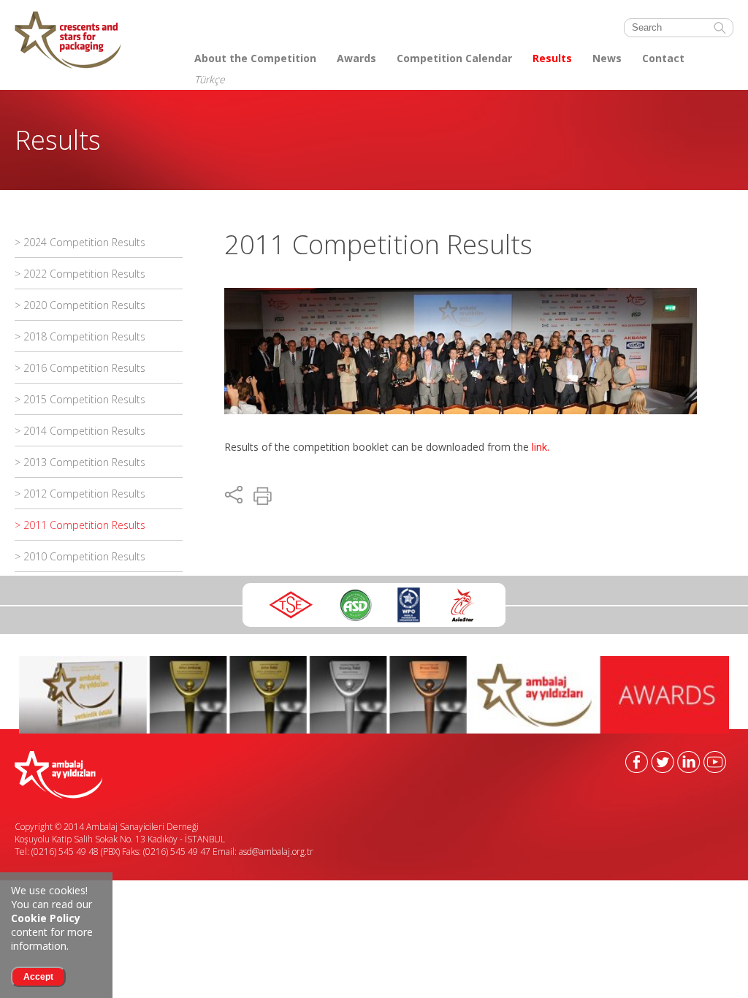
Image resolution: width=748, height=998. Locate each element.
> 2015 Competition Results (80, 399)
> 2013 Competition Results (80, 462)
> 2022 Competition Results (80, 274)
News (607, 58)
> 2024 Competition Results (80, 242)
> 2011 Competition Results (80, 525)
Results (552, 58)
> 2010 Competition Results (80, 556)
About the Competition (255, 58)
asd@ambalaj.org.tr (276, 851)
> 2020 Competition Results (80, 305)
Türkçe (209, 79)
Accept (38, 977)
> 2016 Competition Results (80, 368)
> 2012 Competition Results (80, 493)
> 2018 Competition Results (80, 336)
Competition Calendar (454, 58)
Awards (356, 58)
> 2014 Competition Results (80, 431)
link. (540, 447)
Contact (663, 58)
